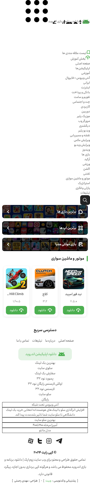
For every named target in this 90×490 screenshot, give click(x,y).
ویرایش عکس (82, 140)
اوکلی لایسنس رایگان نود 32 (45, 383)
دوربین (85, 111)
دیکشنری (84, 125)
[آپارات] (30, 441)
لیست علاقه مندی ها (74, 53)
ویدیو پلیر (84, 130)
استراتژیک (84, 183)
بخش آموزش (78, 58)
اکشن (86, 168)
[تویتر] (40, 441)
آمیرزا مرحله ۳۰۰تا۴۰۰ (45, 425)
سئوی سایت (45, 368)
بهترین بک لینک (45, 363)
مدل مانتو (45, 430)
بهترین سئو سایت (45, 420)
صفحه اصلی (82, 63)
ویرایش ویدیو (82, 145)
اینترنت (85, 87)
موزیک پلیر (83, 116)
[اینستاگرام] (49, 441)
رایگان (45, 399)
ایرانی (86, 82)
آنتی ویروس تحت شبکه (45, 404)
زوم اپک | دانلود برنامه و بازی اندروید (69, 21)
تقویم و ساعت (82, 97)
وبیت (48, 480)
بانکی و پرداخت (81, 92)
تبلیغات (85, 192)
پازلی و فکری (83, 188)
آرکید (87, 159)
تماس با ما (22, 340)
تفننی (86, 173)
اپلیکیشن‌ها (83, 68)
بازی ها (86, 154)
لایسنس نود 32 (45, 389)
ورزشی (86, 164)
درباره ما (50, 340)
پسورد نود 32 (45, 378)
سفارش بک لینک (45, 373)
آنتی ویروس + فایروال (77, 78)
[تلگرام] (59, 441)
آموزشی (85, 73)
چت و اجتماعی (81, 101)
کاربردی (85, 106)
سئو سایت (45, 394)
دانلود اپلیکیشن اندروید (41, 354)
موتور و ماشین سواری (78, 178)
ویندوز (86, 149)
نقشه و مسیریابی (80, 135)
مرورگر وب (84, 121)
